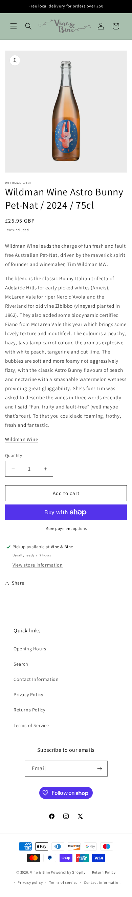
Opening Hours (30, 649)
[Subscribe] (99, 769)
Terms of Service (31, 725)
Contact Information (36, 679)
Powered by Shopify (68, 872)
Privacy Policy (28, 694)
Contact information (102, 882)
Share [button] (18, 583)
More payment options (66, 528)
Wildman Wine (21, 439)
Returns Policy (29, 710)
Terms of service (63, 882)
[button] (13, 26)
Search (21, 664)
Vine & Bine (40, 872)
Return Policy (104, 872)
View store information (38, 565)
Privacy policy (30, 882)
